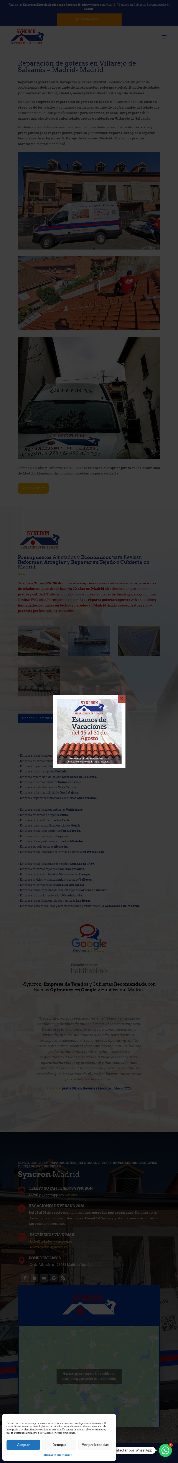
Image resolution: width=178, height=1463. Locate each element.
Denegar (59, 1445)
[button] (165, 1450)
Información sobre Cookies (57, 1454)
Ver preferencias (95, 1445)
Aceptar (23, 1445)
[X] (121, 699)
